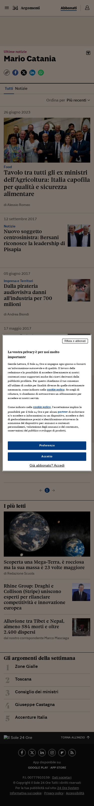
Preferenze (47, 445)
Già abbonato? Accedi (47, 465)
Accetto (47, 456)
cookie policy (55, 389)
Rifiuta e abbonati (75, 340)
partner (63, 411)
